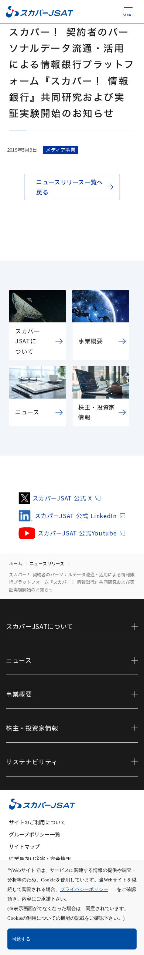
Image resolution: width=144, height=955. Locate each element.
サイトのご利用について (37, 822)
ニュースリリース (47, 563)
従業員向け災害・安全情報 (40, 858)
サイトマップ (24, 846)
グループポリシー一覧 (34, 834)
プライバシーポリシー (84, 889)
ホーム (15, 563)
